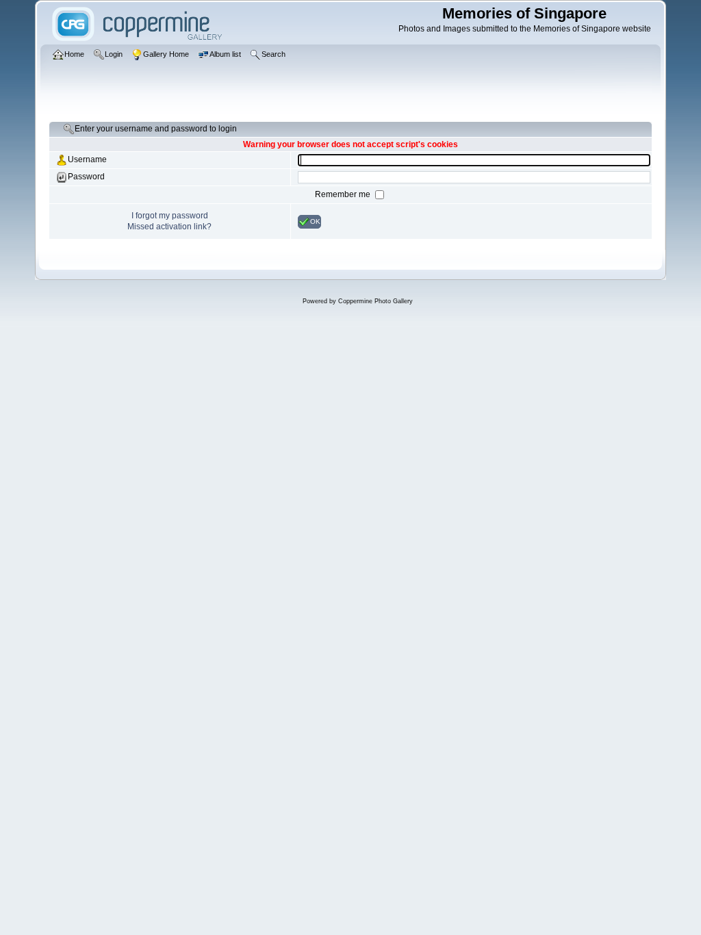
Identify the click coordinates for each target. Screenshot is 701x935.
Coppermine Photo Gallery (375, 301)
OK (315, 221)
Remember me (343, 194)
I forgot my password (169, 215)
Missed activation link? (169, 226)
